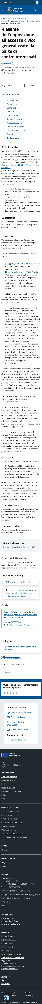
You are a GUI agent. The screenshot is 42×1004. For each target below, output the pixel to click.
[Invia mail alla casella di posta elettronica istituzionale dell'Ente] (18, 891)
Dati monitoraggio (8, 992)
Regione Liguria (8, 3)
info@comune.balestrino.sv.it (20, 624)
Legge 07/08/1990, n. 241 (18, 264)
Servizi (10, 18)
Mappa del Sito (31, 995)
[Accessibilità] (6, 998)
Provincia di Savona (8, 939)
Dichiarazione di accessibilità (12, 954)
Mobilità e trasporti (8, 829)
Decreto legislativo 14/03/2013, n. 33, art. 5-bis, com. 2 (20, 166)
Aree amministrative (9, 776)
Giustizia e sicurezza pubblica (12, 822)
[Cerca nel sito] (34, 10)
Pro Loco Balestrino (8, 943)
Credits (13, 995)
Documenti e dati (8, 780)
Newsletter (5, 983)
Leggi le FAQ (6, 960)
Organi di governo (8, 787)
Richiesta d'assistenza (9, 968)
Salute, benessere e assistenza (13, 833)
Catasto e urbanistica (9, 818)
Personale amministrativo (11, 791)
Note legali (5, 950)
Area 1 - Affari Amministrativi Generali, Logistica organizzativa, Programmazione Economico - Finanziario (20, 615)
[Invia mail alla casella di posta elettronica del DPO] (13, 918)
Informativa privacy (8, 947)
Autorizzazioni (19, 18)
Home (3, 18)
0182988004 (16, 622)
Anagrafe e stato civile (10, 811)
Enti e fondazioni (7, 784)
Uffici (3, 798)
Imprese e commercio (9, 826)
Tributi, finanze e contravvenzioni (14, 837)
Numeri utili (5, 905)
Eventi (3, 866)
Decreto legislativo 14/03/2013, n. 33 (22, 272)
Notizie (4, 849)
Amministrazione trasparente (12, 957)
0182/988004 (14, 887)
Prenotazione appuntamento (12, 966)
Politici (3, 795)
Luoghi (4, 862)
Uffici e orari (5, 901)
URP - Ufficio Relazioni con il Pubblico (15, 898)
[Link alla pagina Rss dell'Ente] (2, 980)
